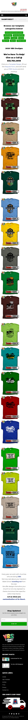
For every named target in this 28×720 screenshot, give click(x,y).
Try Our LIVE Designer (16, 664)
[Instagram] (18, 714)
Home (15, 19)
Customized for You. (16, 658)
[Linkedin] (14, 714)
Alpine (13, 40)
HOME (4, 677)
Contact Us (5, 690)
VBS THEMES (6, 679)
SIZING (4, 682)
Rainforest (7, 35)
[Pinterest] (16, 714)
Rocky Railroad (19, 35)
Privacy (4, 687)
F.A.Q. (3, 684)
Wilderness (21, 40)
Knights (14, 38)
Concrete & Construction (14, 32)
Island (21, 38)
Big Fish (5, 40)
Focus (7, 38)
